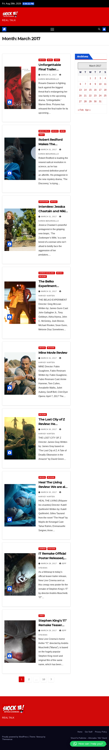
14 (85, 90)
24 (100, 95)
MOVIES (42, 60)
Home (79, 732)
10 (43, 679)
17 (100, 90)
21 (85, 95)
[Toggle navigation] (52, 29)
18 (105, 90)
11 (105, 84)
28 (85, 101)
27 (80, 101)
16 (95, 90)
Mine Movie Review (52, 353)
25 (105, 95)
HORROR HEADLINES (46, 273)
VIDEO (57, 60)
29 (90, 101)
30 (95, 101)
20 (80, 95)
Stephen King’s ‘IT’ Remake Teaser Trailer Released (52, 625)
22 (90, 95)
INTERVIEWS (43, 201)
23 (95, 95)
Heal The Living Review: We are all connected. (52, 486)
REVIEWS (42, 276)
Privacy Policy (101, 732)
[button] (99, 29)
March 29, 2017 (49, 564)
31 (100, 101)
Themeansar (7, 739)
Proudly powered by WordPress (15, 737)
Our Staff (88, 732)
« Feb (81, 110)
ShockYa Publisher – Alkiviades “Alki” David (89, 738)
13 (80, 90)
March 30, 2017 (49, 429)
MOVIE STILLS (44, 131)
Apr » (88, 110)
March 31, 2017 (49, 75)
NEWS (50, 60)
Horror (42, 548)
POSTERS (51, 548)
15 (90, 90)
